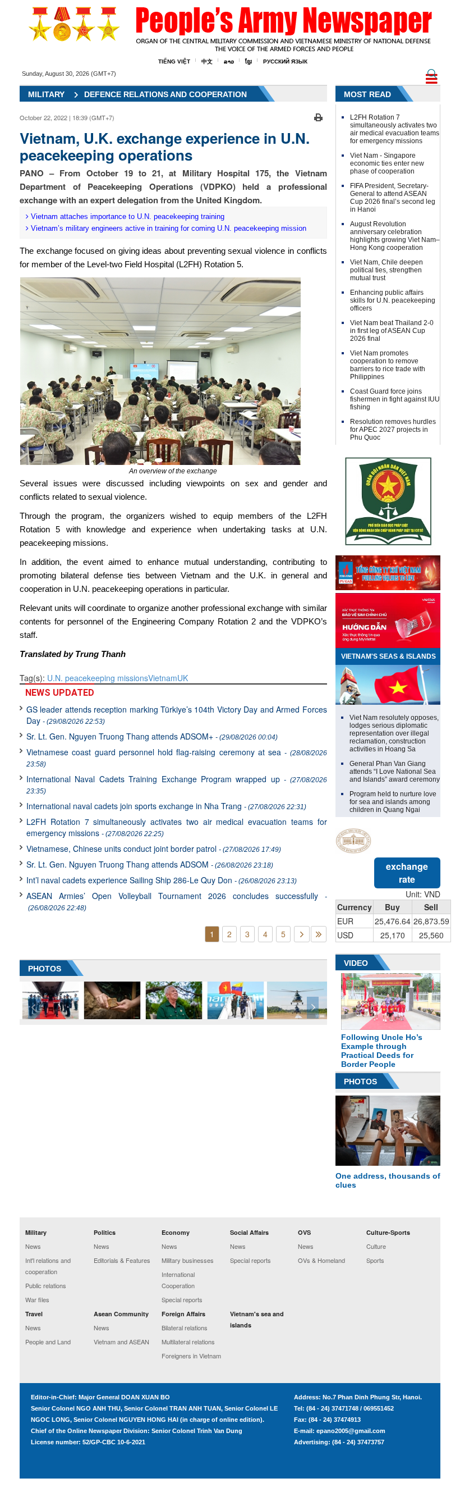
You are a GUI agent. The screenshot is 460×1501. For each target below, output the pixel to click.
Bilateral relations (185, 1327)
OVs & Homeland (321, 1260)
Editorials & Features (122, 1260)
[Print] (318, 116)
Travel (34, 1314)
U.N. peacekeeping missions (97, 677)
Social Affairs (249, 1232)
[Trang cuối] (318, 934)
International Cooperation (178, 1280)
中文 (207, 61)
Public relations (45, 1285)
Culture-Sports (388, 1232)
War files (37, 1299)
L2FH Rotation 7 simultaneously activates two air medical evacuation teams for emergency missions (176, 827)
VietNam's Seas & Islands (388, 656)
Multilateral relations (188, 1341)
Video (356, 963)
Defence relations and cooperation (165, 94)
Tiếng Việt (174, 61)
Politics (105, 1232)
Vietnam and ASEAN (121, 1341)
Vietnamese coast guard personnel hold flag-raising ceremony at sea (176, 757)
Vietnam (162, 677)
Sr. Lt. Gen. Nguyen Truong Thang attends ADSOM (149, 864)
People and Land (48, 1341)
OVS (304, 1232)
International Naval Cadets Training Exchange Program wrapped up (176, 784)
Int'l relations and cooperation (48, 1266)
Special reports (182, 1299)
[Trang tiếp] (302, 934)
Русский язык (285, 61)
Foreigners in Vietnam (191, 1355)
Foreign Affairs (183, 1314)
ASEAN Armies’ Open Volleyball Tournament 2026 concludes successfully (176, 901)
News (33, 1246)
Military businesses (188, 1260)
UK (182, 677)
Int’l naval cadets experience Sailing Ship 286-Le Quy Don (161, 880)
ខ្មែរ (248, 61)
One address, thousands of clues (387, 1180)
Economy (176, 1232)
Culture (376, 1246)
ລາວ (229, 61)
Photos (360, 1081)
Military (46, 94)
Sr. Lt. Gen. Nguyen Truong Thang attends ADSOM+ (152, 736)
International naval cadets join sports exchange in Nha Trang (166, 805)
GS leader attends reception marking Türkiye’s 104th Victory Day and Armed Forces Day (176, 715)
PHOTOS (44, 968)
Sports (375, 1260)
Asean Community (121, 1314)
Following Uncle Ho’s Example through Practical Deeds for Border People (381, 1051)
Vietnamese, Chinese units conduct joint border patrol (153, 848)
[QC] (387, 570)
